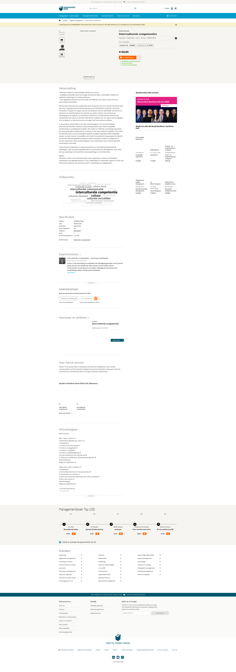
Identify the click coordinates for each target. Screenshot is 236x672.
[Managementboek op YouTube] (118, 657)
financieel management (67, 571)
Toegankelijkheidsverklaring (145, 650)
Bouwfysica (154, 155)
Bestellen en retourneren (67, 617)
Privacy (106, 650)
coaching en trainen (65, 561)
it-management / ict (66, 581)
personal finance (104, 578)
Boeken (65, 20)
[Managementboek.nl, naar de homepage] (67, 10)
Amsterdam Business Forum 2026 (153, 102)
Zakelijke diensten (96, 606)
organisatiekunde (104, 574)
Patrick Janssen (124, 31)
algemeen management (67, 558)
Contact (61, 609)
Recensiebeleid (64, 628)
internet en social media (67, 578)
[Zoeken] (135, 8)
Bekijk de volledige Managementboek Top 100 (79, 542)
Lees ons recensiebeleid (66, 302)
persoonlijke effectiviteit (146, 555)
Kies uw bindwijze (124, 42)
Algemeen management (76, 20)
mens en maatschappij (106, 565)
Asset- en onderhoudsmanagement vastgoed (173, 156)
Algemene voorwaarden (85, 650)
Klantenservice (65, 602)
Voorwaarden (63, 613)
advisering (62, 555)
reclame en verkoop (144, 565)
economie (62, 568)
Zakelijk (93, 602)
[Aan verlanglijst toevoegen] (139, 57)
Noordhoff (77, 231)
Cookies (115, 650)
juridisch (101, 555)
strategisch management (146, 568)
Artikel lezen (116, 340)
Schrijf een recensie (67, 298)
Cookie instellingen (127, 650)
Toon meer (90, 283)
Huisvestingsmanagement (158, 191)
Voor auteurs (63, 624)
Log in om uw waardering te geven (89, 302)
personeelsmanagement (106, 581)
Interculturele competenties (93, 20)
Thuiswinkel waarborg (67, 650)
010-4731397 (173, 16)
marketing (101, 561)
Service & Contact (163, 650)
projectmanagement (145, 558)
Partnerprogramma (65, 632)
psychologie (142, 561)
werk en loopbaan (144, 574)
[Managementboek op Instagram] (122, 657)
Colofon (98, 650)
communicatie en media (67, 565)
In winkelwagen (128, 57)
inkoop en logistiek (65, 574)
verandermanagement (145, 571)
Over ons (62, 606)
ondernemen (102, 571)
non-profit (101, 568)
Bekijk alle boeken (64, 413)
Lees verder (70, 272)
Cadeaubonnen (95, 613)
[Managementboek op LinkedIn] (113, 657)
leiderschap (102, 558)
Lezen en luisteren (65, 621)
